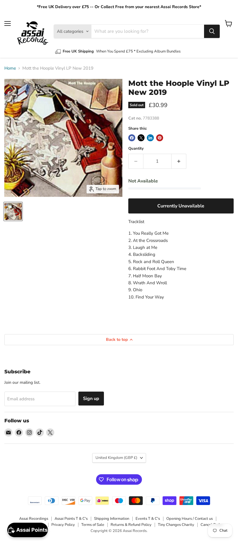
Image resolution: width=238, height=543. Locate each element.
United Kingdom (116, 457)
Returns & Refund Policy (131, 524)
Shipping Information (111, 518)
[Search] (212, 31)
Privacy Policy (63, 524)
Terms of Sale (92, 524)
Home (10, 68)
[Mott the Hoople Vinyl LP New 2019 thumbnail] (13, 211)
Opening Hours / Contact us (189, 518)
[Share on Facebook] (131, 137)
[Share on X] (141, 137)
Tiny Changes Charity (176, 524)
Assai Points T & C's (71, 518)
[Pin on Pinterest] (159, 137)
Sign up (91, 398)
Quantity (136, 148)
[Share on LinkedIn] (150, 137)
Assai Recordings (33, 518)
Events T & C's (148, 518)
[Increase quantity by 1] (179, 161)
